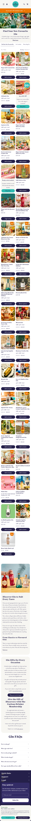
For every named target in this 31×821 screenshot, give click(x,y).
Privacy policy (4, 807)
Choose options (23, 304)
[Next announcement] (28, 10)
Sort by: (22, 50)
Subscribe (15, 800)
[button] (3, 4)
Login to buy (8, 219)
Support (5, 777)
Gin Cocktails (18, 44)
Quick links (6, 773)
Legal (4, 780)
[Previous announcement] (2, 10)
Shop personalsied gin (15, 695)
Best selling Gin (26, 44)
